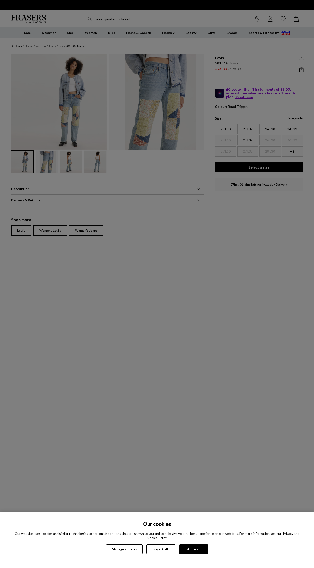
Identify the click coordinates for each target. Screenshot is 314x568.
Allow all (193, 549)
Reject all (161, 549)
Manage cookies (124, 549)
